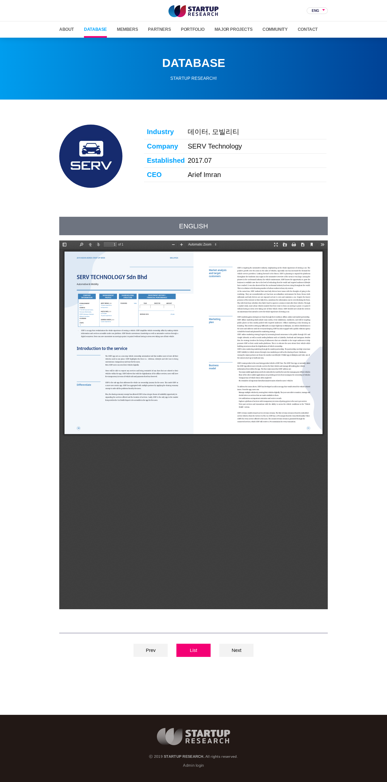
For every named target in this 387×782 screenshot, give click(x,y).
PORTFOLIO (192, 29)
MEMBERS (127, 29)
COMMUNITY (274, 29)
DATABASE (95, 29)
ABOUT (66, 29)
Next (236, 650)
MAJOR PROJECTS (233, 29)
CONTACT (308, 29)
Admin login (193, 765)
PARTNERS (159, 29)
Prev (151, 650)
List (193, 650)
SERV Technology (90, 156)
